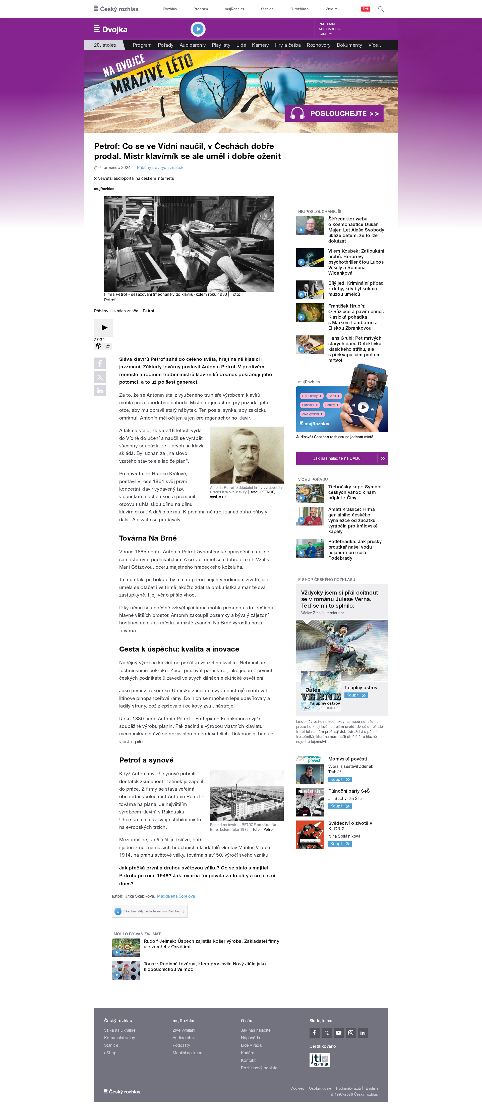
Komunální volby (119, 1037)
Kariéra (247, 1052)
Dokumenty (350, 45)
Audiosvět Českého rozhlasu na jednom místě (334, 437)
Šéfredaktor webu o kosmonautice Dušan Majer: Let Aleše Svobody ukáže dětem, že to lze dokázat (356, 230)
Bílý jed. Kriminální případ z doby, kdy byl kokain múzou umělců (356, 288)
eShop (110, 1052)
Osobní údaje (320, 1088)
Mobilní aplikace (188, 1052)
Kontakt (248, 1060)
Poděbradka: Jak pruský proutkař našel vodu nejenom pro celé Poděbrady (355, 550)
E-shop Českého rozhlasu (326, 579)
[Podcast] (98, 346)
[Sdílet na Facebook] (100, 363)
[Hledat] (381, 9)
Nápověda (250, 1037)
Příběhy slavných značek (160, 167)
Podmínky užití (348, 1088)
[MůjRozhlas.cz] (104, 189)
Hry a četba (288, 45)
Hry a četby (310, 396)
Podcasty (181, 1045)
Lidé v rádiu (252, 1045)
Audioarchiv (329, 29)
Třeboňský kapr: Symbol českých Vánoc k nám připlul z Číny (355, 492)
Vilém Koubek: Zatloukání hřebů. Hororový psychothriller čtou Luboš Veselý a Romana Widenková (356, 262)
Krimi (332, 396)
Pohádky (308, 405)
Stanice (267, 9)
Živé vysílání (310, 414)
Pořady (166, 45)
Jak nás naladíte (256, 1030)
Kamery (325, 34)
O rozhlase (299, 9)
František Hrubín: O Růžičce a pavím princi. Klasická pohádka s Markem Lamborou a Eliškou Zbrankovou (356, 317)
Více (376, 45)
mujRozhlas (234, 9)
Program (201, 9)
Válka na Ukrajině (120, 1030)
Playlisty (221, 45)
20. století (105, 45)
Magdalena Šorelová (176, 896)
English (372, 1088)
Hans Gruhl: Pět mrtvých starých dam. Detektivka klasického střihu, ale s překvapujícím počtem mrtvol (354, 349)
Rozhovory (319, 45)
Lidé (241, 45)
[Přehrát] (103, 328)
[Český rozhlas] (116, 9)
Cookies (297, 1088)
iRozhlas (170, 9)
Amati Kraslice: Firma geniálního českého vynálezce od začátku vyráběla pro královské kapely (353, 520)
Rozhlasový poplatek (260, 1068)
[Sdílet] (107, 346)
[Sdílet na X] (100, 377)
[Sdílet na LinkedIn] (100, 390)
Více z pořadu (313, 479)
